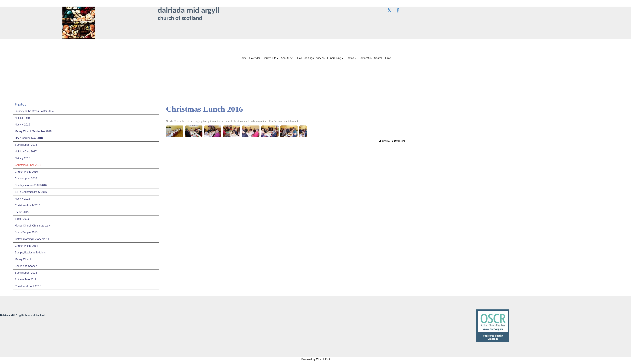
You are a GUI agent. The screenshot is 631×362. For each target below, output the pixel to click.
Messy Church (23, 259)
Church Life (269, 58)
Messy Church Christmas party (32, 225)
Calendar (254, 58)
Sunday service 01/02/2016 (31, 185)
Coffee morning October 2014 (32, 239)
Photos (350, 58)
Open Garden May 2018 (29, 138)
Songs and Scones (26, 266)
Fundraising (334, 58)
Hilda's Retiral (23, 117)
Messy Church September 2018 (33, 131)
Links (388, 58)
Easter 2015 (22, 218)
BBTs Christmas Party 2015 (31, 192)
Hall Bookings (305, 58)
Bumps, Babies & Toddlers (30, 252)
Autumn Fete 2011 (25, 279)
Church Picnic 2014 (26, 245)
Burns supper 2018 (26, 144)
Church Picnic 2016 (26, 171)
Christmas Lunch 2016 (28, 165)
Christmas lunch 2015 (27, 205)
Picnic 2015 (22, 212)
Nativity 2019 (22, 124)
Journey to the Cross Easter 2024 (34, 111)
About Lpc (287, 58)
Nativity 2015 (22, 198)
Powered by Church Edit (315, 359)
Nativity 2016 (22, 158)
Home (243, 58)
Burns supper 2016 (26, 178)
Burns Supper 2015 (26, 232)
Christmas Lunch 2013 (28, 286)
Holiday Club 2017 (26, 151)
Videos (320, 58)
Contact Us (365, 58)
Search (378, 58)
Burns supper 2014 (26, 272)
